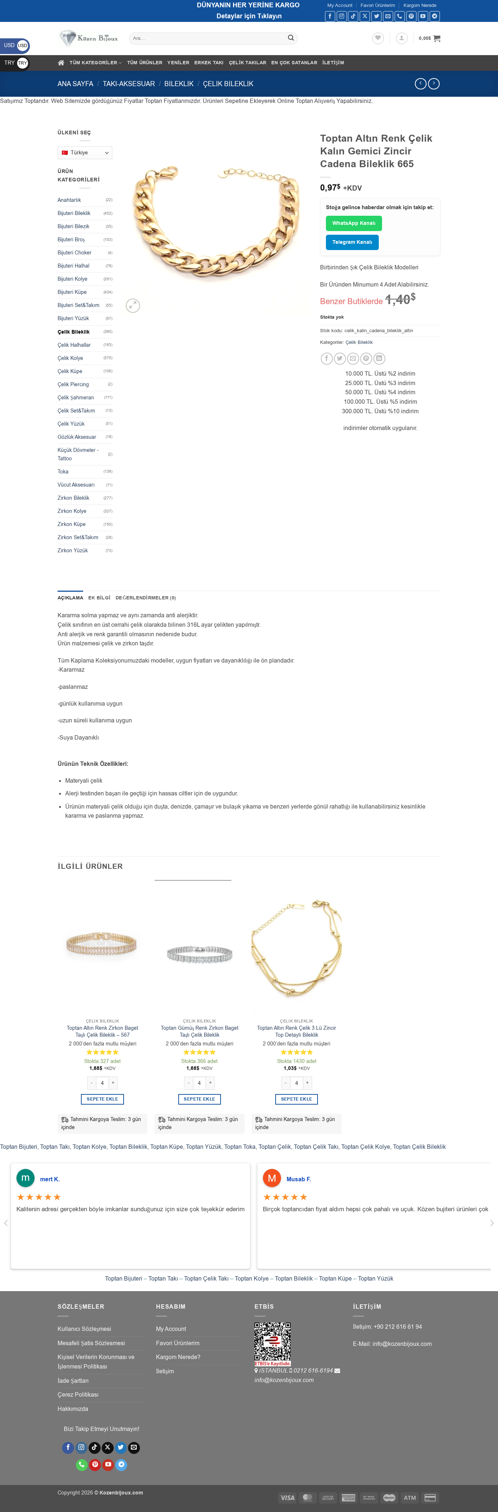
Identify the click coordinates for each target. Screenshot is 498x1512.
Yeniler (178, 63)
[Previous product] (433, 83)
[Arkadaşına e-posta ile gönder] (353, 359)
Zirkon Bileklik (73, 498)
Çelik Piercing (73, 384)
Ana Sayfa (75, 83)
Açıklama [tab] (70, 598)
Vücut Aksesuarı (76, 484)
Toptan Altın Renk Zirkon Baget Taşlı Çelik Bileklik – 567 (102, 1032)
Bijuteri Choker (75, 252)
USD (15, 45)
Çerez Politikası (78, 1395)
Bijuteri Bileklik (74, 213)
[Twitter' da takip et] (376, 16)
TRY (15, 63)
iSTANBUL (274, 1371)
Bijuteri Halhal (73, 265)
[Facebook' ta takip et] (330, 16)
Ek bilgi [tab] (99, 598)
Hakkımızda (73, 1409)
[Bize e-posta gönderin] (388, 16)
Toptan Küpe (166, 1147)
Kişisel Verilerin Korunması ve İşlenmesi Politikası (96, 1362)
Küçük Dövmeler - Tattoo (78, 454)
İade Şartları (73, 1381)
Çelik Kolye (70, 358)
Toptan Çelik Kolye (365, 1147)
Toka (63, 471)
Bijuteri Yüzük (73, 318)
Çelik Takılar (247, 63)
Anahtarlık (69, 200)
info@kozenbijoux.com (284, 1380)
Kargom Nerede (420, 5)
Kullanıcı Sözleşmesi (84, 1329)
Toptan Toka (240, 1147)
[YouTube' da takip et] (423, 16)
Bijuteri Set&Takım (79, 305)
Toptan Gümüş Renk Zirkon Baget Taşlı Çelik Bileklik (199, 1032)
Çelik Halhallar (74, 345)
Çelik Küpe (70, 371)
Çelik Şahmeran (76, 397)
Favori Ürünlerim (378, 5)
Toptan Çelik (274, 1147)
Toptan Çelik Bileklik (419, 1147)
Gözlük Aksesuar (77, 437)
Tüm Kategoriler (93, 63)
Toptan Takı (55, 1147)
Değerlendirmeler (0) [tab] (146, 598)
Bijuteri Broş (71, 239)
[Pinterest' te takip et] (411, 16)
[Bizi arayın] (399, 16)
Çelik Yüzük (71, 424)
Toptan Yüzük (203, 1147)
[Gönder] (291, 38)
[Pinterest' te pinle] (366, 359)
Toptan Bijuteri (18, 1147)
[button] (402, 38)
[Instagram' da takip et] (341, 16)
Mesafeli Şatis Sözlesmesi (91, 1343)
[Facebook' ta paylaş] (327, 359)
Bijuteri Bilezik (73, 226)
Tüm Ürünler (145, 63)
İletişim (333, 63)
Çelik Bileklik (228, 83)
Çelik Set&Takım (76, 410)
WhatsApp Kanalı (354, 223)
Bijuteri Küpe (72, 292)
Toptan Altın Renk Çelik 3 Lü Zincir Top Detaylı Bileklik (296, 1032)
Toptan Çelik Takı (316, 1147)
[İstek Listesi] (378, 38)
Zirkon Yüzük (73, 550)
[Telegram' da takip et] (434, 16)
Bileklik (179, 83)
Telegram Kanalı (352, 242)
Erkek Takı (209, 63)
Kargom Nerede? (178, 1357)
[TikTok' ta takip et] (353, 16)
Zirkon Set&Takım (78, 537)
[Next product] (420, 83)
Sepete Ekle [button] (102, 1099)
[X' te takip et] (364, 16)
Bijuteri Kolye (72, 279)
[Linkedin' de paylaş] (379, 359)
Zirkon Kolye (72, 511)
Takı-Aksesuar (129, 83)
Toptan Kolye (89, 1147)
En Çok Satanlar (294, 63)
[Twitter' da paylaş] (340, 359)
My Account (340, 5)
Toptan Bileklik (128, 1147)
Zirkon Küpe (72, 524)
